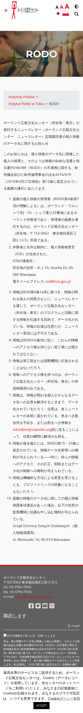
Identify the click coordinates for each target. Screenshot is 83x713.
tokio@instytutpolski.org (32, 429)
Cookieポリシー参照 (64, 698)
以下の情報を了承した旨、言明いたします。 (32, 635)
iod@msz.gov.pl (58, 281)
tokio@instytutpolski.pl (34, 597)
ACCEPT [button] (41, 705)
